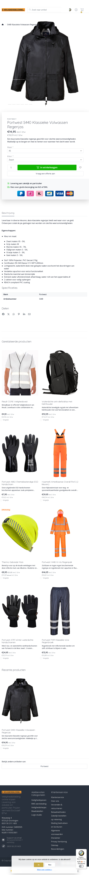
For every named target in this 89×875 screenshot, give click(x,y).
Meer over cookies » (44, 870)
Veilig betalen (57, 17)
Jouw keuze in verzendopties (42, 17)
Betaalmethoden (58, 812)
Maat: (10, 147)
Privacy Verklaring (59, 841)
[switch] (81, 866)
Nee (49, 865)
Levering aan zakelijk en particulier (76, 17)
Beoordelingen (57, 849)
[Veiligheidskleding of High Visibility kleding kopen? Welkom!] (14, 9)
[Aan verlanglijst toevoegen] (80, 167)
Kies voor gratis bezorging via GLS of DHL (29, 187)
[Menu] (85, 850)
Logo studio (27, 17)
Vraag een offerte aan (45, 173)
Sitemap (54, 845)
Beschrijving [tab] (8, 212)
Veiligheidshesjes (38, 807)
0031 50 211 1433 (9, 823)
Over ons (55, 801)
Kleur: (10, 156)
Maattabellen (37, 811)
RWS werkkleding (38, 803)
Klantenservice (57, 797)
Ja (39, 865)
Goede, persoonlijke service (13, 17)
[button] (76, 9)
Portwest (12, 119)
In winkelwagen (48, 167)
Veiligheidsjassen (38, 800)
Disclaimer (55, 838)
